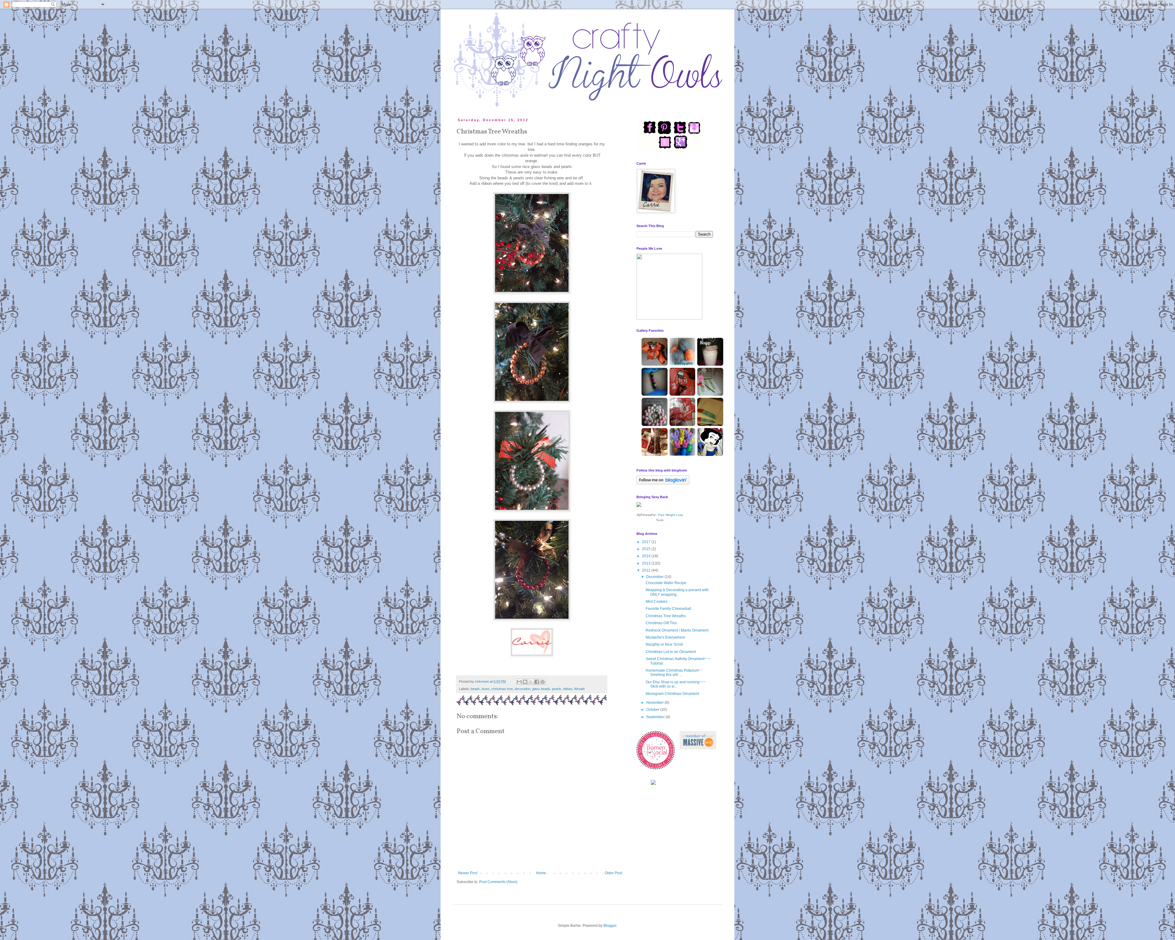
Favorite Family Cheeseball (668, 608)
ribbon (567, 689)
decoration (522, 689)
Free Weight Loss (670, 515)
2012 (646, 570)
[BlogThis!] (525, 682)
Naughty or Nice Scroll (664, 644)
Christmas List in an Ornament (671, 652)
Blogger (609, 925)
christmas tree (502, 689)
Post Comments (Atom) (498, 882)
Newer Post (467, 873)
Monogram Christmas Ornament (672, 694)
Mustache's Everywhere (665, 637)
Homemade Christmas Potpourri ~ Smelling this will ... (674, 672)
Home (541, 873)
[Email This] (519, 682)
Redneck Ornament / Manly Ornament (677, 630)
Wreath (579, 689)
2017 (646, 542)
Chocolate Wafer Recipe (666, 583)
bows (486, 689)
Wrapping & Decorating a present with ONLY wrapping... (677, 592)
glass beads (541, 689)
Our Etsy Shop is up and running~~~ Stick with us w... (676, 684)
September (656, 717)
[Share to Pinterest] (542, 682)
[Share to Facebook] (537, 682)
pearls (556, 689)
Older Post (613, 873)
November (655, 702)
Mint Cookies (656, 601)
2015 (646, 549)
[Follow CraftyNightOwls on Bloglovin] (662, 483)
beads (475, 689)
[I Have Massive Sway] (698, 748)
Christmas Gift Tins (661, 623)
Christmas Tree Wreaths (666, 616)
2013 (646, 563)
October (653, 709)
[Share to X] (531, 682)
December (655, 577)
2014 (646, 556)
